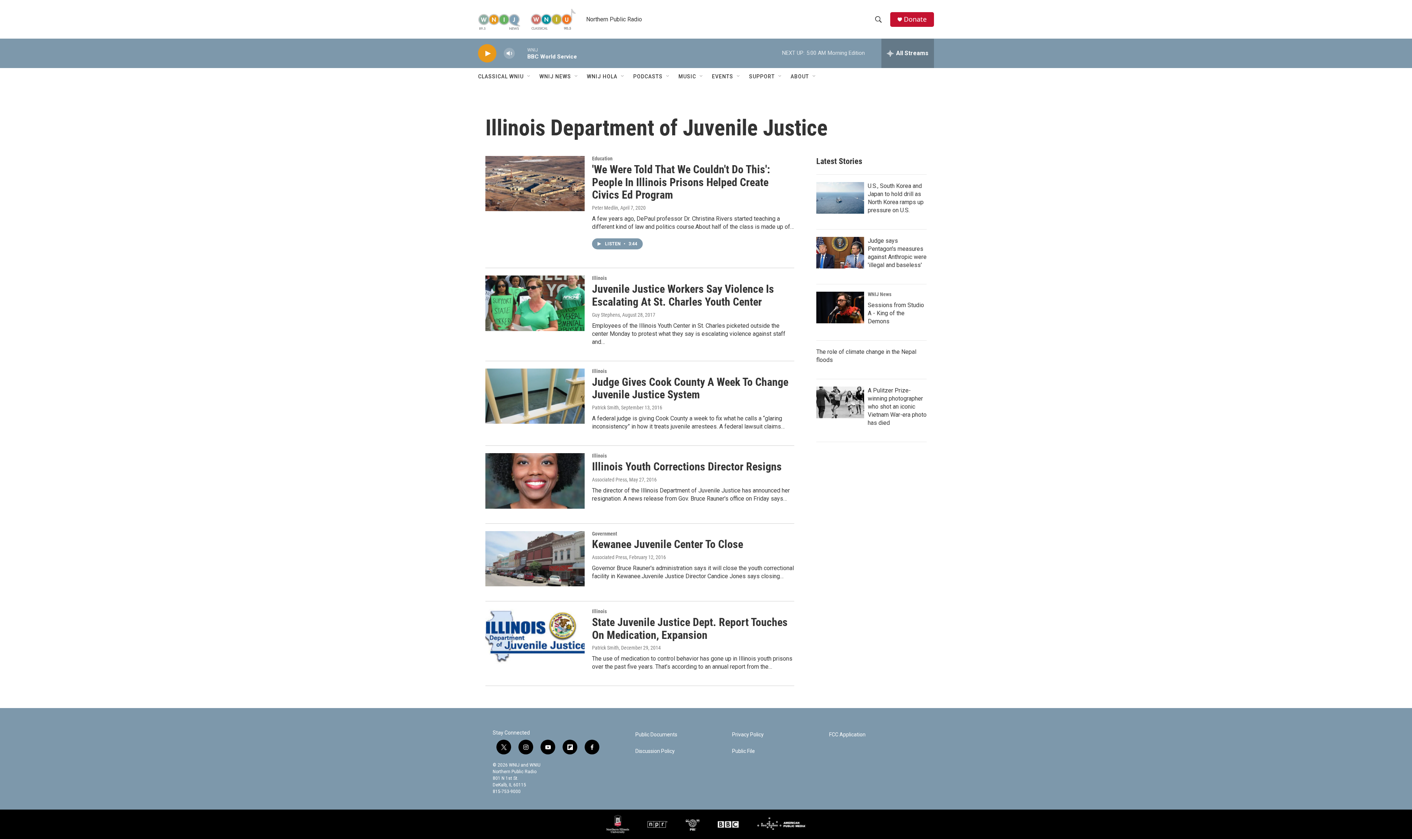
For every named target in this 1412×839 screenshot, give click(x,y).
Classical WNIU (501, 76)
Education (602, 158)
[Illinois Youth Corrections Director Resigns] (535, 480)
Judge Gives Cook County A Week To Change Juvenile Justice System (690, 388)
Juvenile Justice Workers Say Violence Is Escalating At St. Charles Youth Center (683, 295)
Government (604, 534)
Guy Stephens (606, 315)
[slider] (521, 53)
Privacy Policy (748, 734)
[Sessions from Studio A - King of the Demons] (840, 307)
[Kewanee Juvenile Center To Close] (535, 558)
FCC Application (847, 734)
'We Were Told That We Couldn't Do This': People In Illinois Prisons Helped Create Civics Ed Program (681, 182)
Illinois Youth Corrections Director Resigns (687, 466)
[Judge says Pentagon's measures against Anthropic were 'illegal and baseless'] (840, 253)
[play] (487, 53)
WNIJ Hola (602, 76)
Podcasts (648, 76)
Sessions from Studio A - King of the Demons (896, 313)
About (800, 76)
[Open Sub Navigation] (529, 76)
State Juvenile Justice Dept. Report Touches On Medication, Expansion (690, 628)
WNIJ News (555, 76)
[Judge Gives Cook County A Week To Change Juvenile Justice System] (535, 396)
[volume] (509, 53)
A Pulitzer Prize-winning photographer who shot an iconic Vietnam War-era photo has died (897, 406)
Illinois (599, 278)
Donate (915, 19)
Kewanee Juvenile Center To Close (667, 544)
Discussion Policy (655, 751)
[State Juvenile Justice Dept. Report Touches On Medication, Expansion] (535, 636)
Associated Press (609, 480)
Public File (743, 751)
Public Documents (656, 734)
